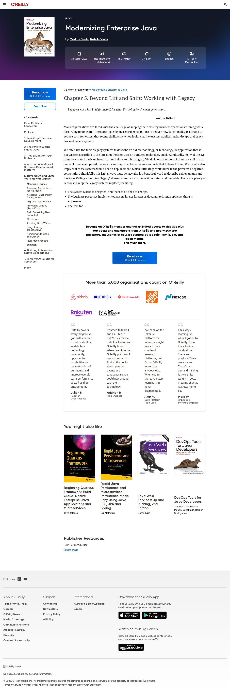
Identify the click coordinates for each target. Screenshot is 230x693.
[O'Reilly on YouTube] (25, 579)
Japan (78, 609)
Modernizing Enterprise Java (109, 89)
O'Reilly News (11, 614)
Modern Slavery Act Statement (84, 684)
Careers (8, 609)
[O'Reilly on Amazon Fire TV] (131, 650)
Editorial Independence (53, 684)
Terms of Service (12, 684)
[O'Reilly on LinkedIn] (19, 579)
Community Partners (16, 624)
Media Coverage (13, 619)
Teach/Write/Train (15, 603)
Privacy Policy (51, 614)
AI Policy (48, 619)
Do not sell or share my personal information (27, 673)
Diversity (8, 635)
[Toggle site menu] (4, 4)
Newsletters (50, 609)
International (83, 597)
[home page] (20, 4)
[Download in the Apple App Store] (129, 618)
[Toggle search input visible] (226, 4)
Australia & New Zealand (89, 603)
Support (49, 597)
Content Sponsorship (16, 640)
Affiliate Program (14, 630)
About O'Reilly (14, 597)
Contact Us (50, 603)
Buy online (40, 106)
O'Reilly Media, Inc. (192, 60)
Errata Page (71, 549)
